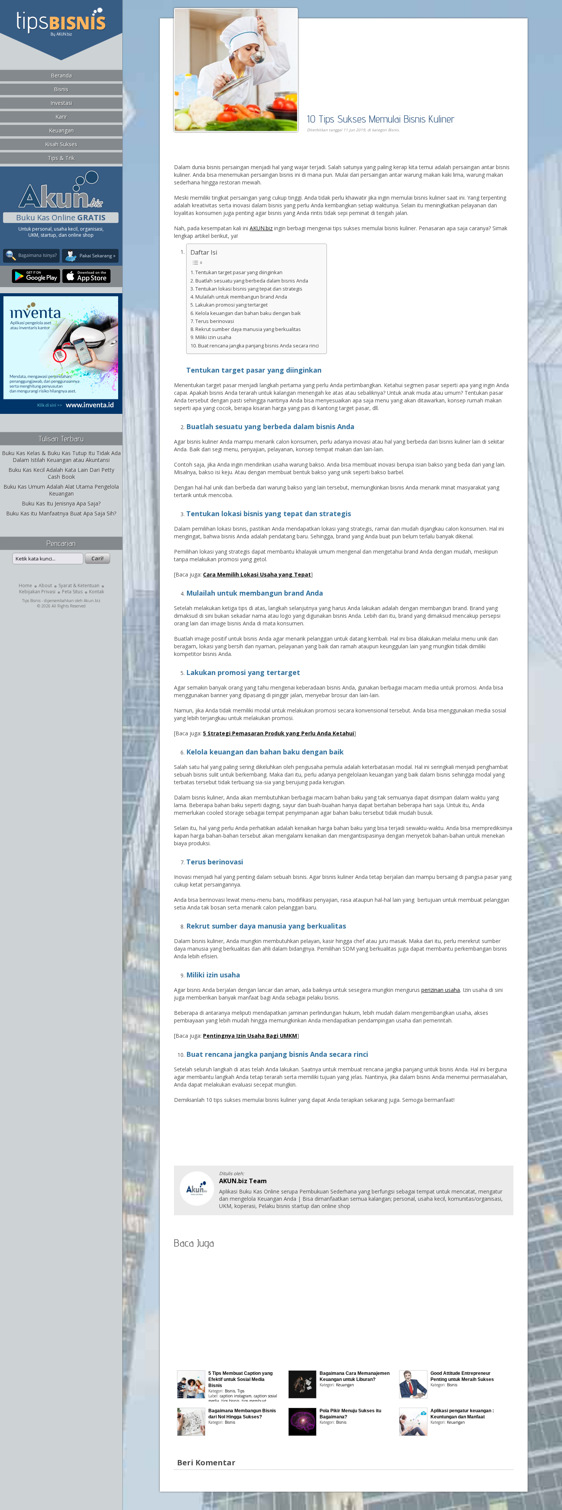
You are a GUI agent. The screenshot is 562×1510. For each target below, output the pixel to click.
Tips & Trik (61, 157)
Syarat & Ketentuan (78, 585)
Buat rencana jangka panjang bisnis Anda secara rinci (258, 345)
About (45, 585)
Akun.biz (92, 600)
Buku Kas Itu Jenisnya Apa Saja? (61, 503)
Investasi (61, 103)
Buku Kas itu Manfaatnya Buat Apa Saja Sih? (61, 513)
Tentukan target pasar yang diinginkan (239, 272)
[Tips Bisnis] (61, 35)
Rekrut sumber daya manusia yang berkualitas (248, 329)
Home (25, 585)
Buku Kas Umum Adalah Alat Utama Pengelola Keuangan (61, 490)
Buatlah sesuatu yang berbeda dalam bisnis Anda (251, 281)
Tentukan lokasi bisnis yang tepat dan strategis (248, 289)
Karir (61, 116)
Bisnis (61, 89)
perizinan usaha (440, 989)
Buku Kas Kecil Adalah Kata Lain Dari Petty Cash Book (61, 473)
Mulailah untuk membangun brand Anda (241, 297)
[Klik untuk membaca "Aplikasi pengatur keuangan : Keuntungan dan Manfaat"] (413, 1433)
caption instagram (236, 1396)
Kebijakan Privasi (37, 591)
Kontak (96, 591)
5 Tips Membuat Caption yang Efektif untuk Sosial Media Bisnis (240, 1379)
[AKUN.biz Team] (197, 1203)
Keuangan (61, 130)
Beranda (61, 75)
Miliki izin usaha (213, 337)
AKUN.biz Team (243, 1181)
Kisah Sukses (61, 144)
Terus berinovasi (214, 321)
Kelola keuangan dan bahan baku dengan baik (248, 313)
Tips (240, 1391)
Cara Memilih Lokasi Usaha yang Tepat (257, 574)
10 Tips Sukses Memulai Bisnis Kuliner (381, 118)
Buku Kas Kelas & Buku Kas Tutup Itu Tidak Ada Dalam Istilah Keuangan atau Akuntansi (61, 456)
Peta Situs (72, 591)
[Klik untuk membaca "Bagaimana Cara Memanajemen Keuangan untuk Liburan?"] (302, 1396)
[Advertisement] (261, 155)
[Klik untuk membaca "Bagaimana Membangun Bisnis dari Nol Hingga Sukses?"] (191, 1433)
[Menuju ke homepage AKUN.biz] (60, 207)
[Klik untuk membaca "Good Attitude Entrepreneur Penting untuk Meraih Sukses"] (413, 1396)
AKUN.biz (261, 228)
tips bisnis (230, 1400)
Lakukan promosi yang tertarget (231, 305)
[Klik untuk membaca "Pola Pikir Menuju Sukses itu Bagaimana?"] (302, 1433)
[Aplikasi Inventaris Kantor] (60, 408)
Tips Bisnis (31, 600)
